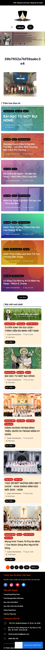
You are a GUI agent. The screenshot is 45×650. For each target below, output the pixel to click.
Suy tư (26, 111)
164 (26, 567)
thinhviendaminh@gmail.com (18, 634)
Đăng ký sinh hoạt (23, 3)
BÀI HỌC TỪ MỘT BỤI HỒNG (20, 376)
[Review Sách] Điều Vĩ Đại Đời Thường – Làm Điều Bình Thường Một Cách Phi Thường (20, 147)
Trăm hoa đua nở (24, 139)
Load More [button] (22, 297)
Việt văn (26, 249)
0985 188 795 (13, 638)
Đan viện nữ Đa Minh (11, 602)
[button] (20, 43)
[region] (22, 39)
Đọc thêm (8, 342)
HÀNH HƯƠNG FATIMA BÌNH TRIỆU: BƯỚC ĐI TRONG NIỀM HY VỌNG (22, 431)
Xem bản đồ (23, 630)
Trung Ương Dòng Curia (12, 594)
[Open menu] (12, 27)
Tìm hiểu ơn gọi (32, 324)
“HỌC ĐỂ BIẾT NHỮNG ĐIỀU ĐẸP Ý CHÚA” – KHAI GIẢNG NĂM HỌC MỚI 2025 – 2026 (23, 486)
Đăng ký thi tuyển (36, 3)
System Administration (13, 125)
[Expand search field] (30, 27)
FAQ (14, 3)
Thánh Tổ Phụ (29, 534)
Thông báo (21, 324)
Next (33, 567)
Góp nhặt (19, 111)
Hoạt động (21, 421)
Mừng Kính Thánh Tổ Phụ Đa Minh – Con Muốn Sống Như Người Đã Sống (22, 544)
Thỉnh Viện (30, 421)
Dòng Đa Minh (8, 111)
